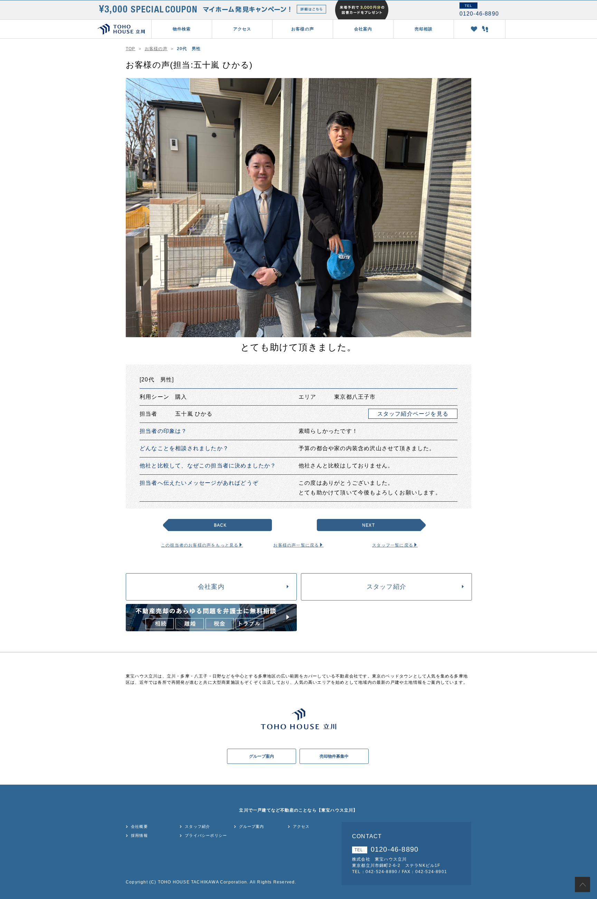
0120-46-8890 (386, 849)
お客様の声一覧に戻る (296, 545)
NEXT (368, 525)
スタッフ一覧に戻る (392, 545)
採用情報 (139, 835)
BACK (220, 525)
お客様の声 (302, 29)
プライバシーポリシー (206, 835)
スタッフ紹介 (386, 586)
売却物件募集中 (334, 756)
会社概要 (139, 826)
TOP (130, 48)
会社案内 (211, 586)
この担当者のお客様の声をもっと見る (199, 545)
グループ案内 (261, 756)
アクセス (242, 29)
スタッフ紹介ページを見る (412, 414)
